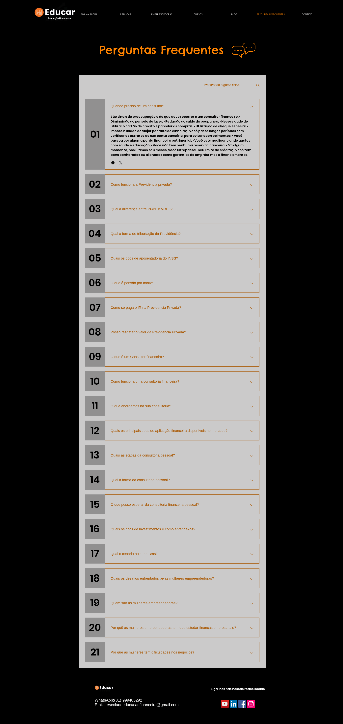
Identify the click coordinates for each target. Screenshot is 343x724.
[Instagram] (251, 704)
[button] (113, 162)
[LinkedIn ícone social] (233, 704)
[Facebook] (242, 704)
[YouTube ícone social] (225, 704)
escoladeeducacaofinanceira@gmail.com (143, 705)
